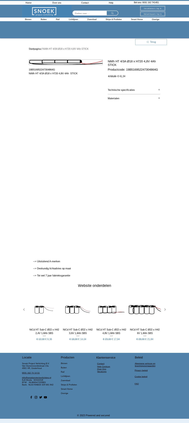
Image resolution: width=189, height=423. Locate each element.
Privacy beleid (141, 370)
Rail (62, 372)
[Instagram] (36, 397)
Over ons (56, 2)
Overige (64, 393)
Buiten (64, 367)
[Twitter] (41, 397)
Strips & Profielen (69, 385)
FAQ (137, 384)
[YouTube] (45, 397)
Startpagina (35, 49)
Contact (85, 2)
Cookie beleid (141, 376)
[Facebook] (31, 397)
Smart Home (67, 389)
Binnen (64, 363)
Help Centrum (103, 366)
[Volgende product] (165, 309)
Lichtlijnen (65, 376)
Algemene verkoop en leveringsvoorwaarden (145, 364)
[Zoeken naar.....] (112, 13)
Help (111, 2)
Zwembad (65, 380)
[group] (94, 319)
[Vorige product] (24, 309)
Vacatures (101, 371)
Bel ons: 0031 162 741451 (146, 2)
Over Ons (101, 369)
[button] (158, 19)
